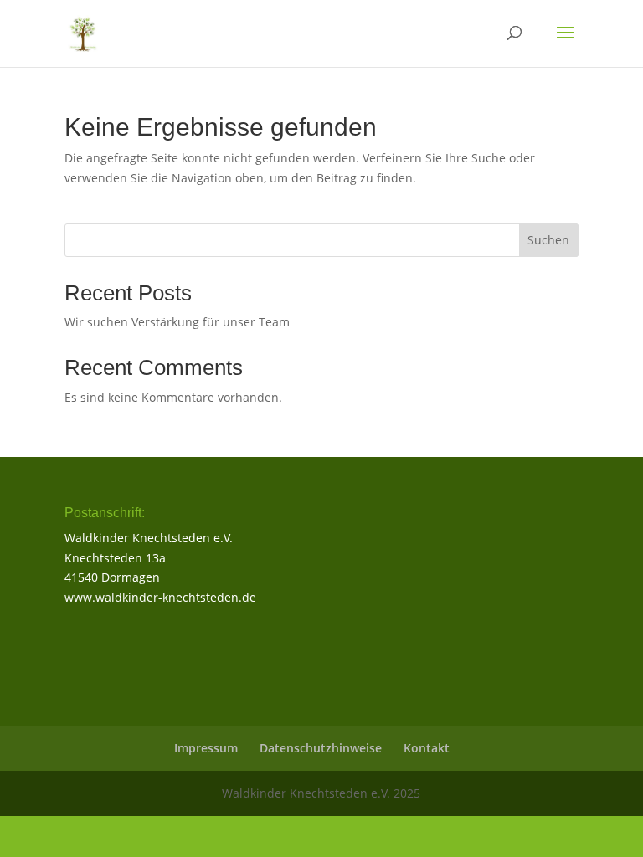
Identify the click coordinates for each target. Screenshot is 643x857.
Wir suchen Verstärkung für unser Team (177, 322)
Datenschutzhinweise (321, 748)
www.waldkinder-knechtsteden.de (160, 597)
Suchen (548, 240)
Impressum (206, 748)
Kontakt (427, 748)
